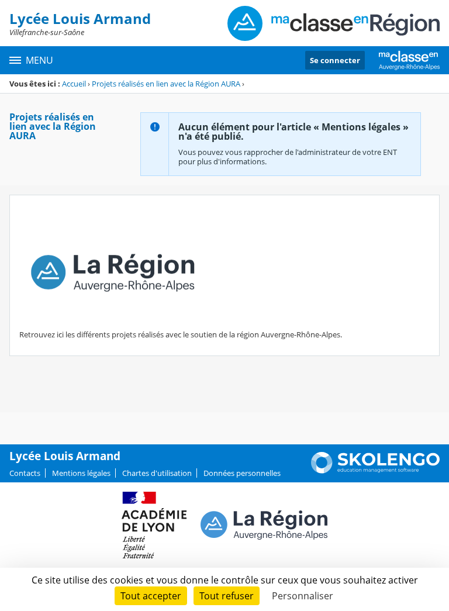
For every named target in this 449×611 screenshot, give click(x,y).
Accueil (74, 83)
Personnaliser (302, 595)
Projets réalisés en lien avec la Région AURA (166, 83)
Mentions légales (81, 473)
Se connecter (335, 60)
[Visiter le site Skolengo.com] (375, 470)
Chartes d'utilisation (157, 473)
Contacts (24, 473)
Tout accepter (150, 595)
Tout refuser (226, 595)
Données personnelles (242, 473)
